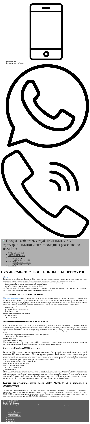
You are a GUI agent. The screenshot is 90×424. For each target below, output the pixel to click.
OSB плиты (17, 259)
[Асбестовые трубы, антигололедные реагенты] (4, 241)
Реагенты (12, 261)
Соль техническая (21, 264)
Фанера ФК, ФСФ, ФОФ (21, 260)
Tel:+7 (5, 401)
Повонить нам (11, 61)
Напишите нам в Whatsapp (15, 63)
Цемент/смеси (14, 254)
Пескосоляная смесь (22, 263)
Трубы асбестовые (16, 253)
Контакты (12, 266)
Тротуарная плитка (16, 256)
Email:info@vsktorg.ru (11, 403)
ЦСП (9, 257)
